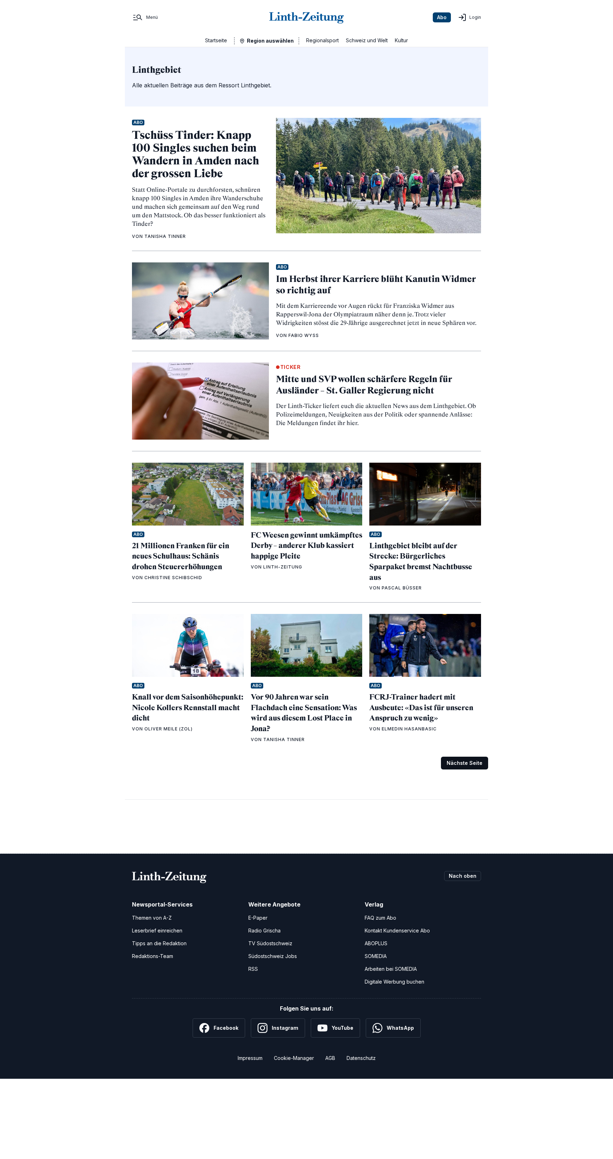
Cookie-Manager (294, 1058)
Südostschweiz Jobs (272, 956)
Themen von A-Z (152, 918)
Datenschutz (361, 1058)
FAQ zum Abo (380, 918)
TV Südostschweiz (270, 943)
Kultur (401, 40)
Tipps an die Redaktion (159, 943)
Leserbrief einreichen (157, 930)
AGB (330, 1058)
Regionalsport (322, 40)
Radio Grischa (264, 930)
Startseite (216, 40)
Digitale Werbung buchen (394, 982)
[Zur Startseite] (306, 17)
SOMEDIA (376, 956)
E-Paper (257, 918)
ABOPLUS (376, 943)
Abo (442, 17)
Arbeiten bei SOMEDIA (391, 969)
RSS (253, 969)
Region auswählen (270, 41)
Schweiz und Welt (367, 40)
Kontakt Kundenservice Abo (397, 930)
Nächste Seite (464, 763)
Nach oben (462, 876)
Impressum (250, 1058)
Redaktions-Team (152, 956)
